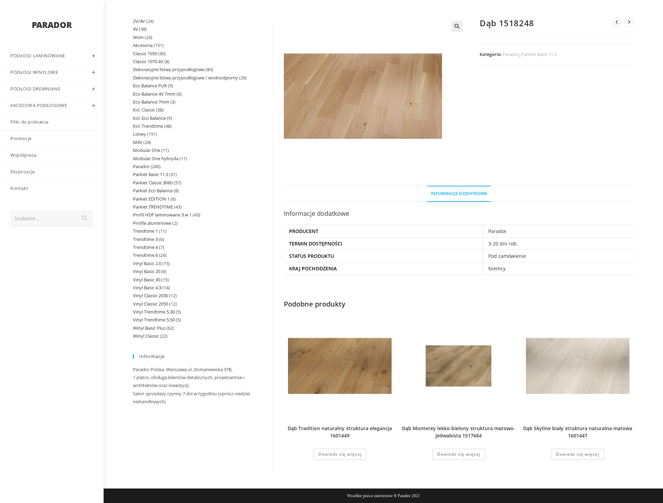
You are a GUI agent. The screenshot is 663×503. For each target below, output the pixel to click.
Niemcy (497, 268)
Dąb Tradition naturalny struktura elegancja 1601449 (340, 432)
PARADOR (52, 24)
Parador (511, 54)
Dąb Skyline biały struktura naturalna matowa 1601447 (577, 432)
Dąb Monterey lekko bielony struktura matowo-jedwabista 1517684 (458, 432)
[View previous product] (617, 22)
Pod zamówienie (507, 256)
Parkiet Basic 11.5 (539, 54)
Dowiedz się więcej (340, 454)
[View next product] (629, 22)
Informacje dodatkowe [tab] (459, 193)
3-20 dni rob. (503, 243)
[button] (456, 26)
